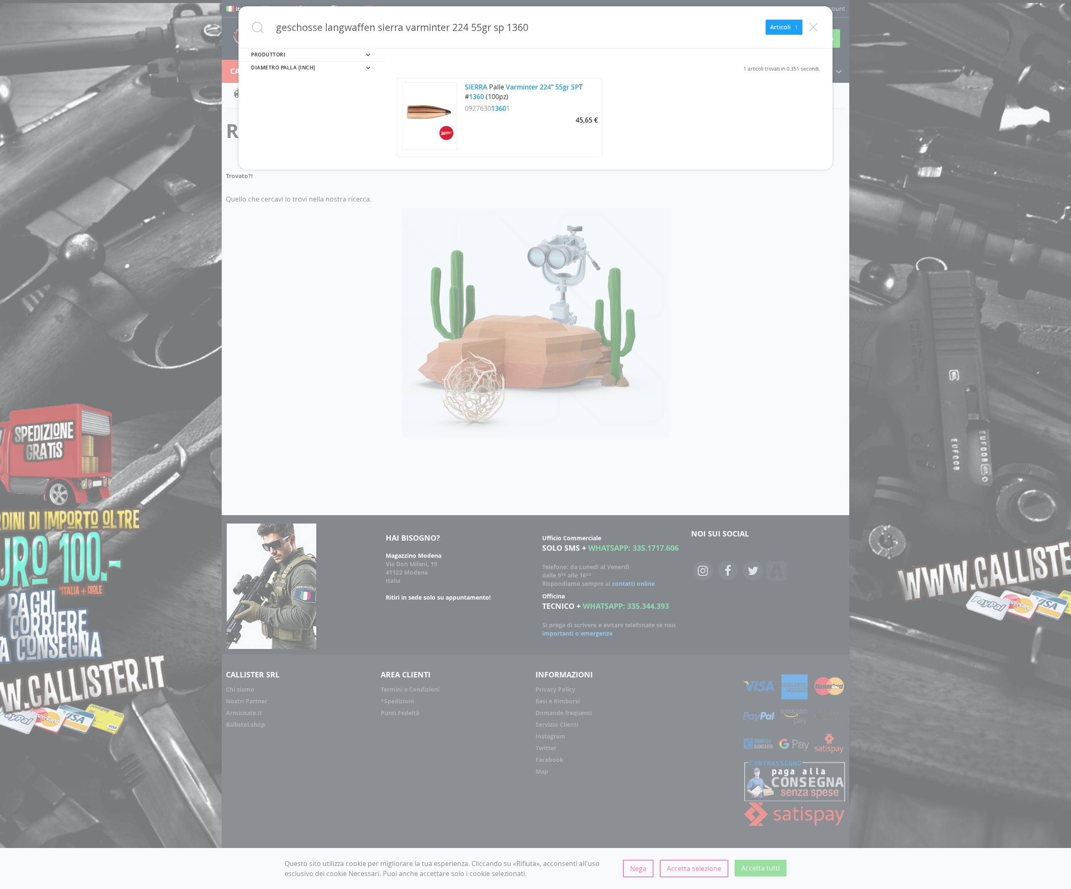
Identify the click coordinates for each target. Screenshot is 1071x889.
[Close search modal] (813, 27)
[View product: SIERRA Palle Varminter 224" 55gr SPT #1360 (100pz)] (429, 147)
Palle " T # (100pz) (524, 91)
